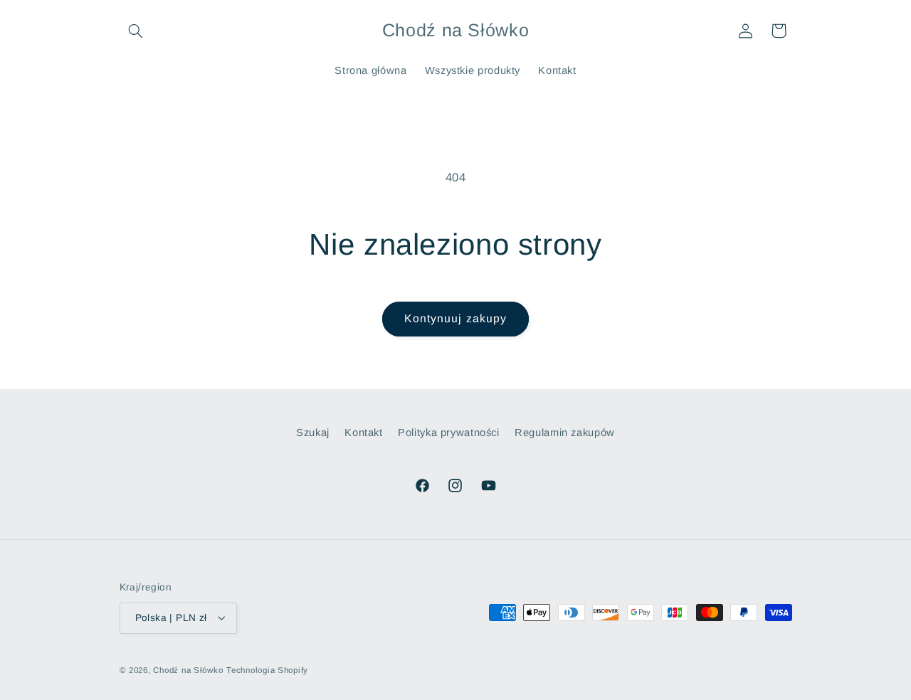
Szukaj (313, 432)
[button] (136, 30)
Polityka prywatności (449, 432)
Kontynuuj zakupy (455, 318)
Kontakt (363, 432)
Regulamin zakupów (565, 432)
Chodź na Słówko (188, 669)
